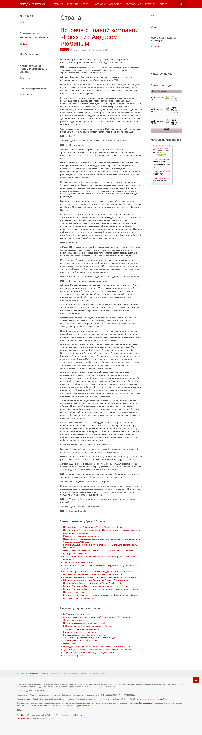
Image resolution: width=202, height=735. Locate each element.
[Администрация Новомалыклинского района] (25, 77)
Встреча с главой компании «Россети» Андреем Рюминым (99, 36)
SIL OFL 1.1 (49, 718)
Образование (133, 4)
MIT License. (78, 715)
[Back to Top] (196, 680)
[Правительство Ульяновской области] (23, 43)
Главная (58, 4)
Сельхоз (100, 4)
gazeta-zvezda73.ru (143, 703)
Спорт (163, 4)
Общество (115, 4)
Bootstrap (20, 715)
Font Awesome (23, 718)
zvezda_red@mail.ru (161, 699)
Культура (150, 4)
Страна (87, 4)
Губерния (72, 4)
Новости (34, 673)
